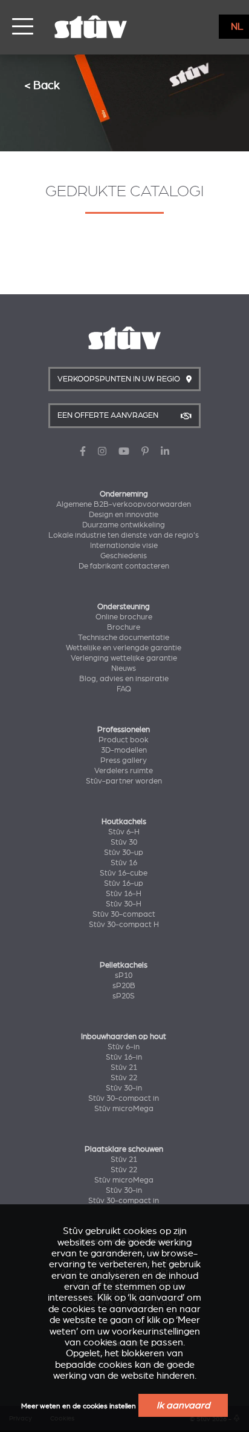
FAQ (124, 689)
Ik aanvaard (183, 1405)
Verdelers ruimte (123, 771)
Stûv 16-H (123, 893)
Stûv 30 (124, 842)
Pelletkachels (123, 965)
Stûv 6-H (124, 832)
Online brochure (123, 617)
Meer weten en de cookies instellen (78, 1406)
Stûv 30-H (123, 904)
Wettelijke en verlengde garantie (123, 648)
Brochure (123, 627)
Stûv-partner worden (124, 781)
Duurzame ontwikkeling (123, 525)
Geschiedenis (123, 556)
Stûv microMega (124, 1108)
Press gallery (123, 760)
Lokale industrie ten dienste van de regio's (123, 535)
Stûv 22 (124, 1078)
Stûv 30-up (123, 852)
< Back (42, 85)
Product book (124, 740)
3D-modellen (124, 750)
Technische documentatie (123, 637)
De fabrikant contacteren (124, 566)
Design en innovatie (123, 514)
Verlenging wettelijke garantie (124, 658)
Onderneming (124, 494)
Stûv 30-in (124, 1088)
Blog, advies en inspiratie (124, 679)
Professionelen (123, 729)
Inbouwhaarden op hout (123, 1036)
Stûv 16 (124, 863)
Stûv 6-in (124, 1047)
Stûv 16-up (123, 883)
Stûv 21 (124, 1067)
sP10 (123, 975)
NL (237, 26)
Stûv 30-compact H (124, 924)
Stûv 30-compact (123, 914)
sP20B (123, 986)
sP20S (123, 996)
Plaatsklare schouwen (124, 1149)
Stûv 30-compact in (123, 1098)
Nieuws (123, 668)
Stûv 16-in (124, 1057)
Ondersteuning (123, 606)
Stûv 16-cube (123, 873)
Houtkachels (124, 821)
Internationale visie (124, 545)
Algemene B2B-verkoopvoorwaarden (123, 504)
